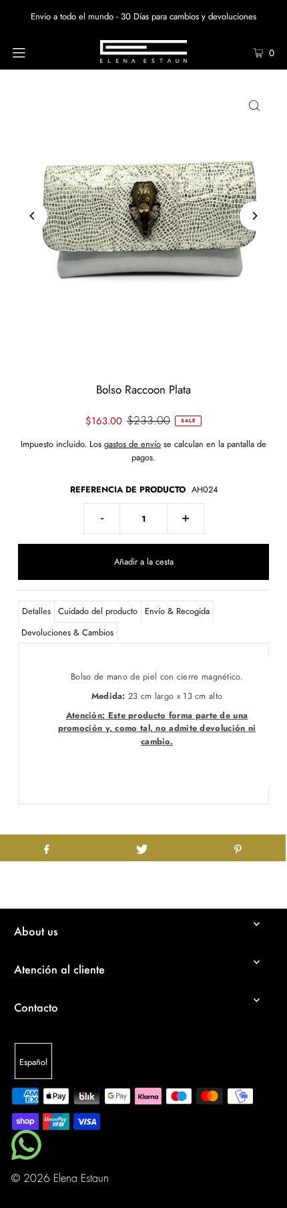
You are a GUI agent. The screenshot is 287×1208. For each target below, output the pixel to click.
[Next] (254, 216)
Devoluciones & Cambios (67, 632)
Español (33, 1062)
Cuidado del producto (97, 611)
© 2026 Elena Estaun (60, 1178)
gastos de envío (132, 444)
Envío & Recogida (177, 611)
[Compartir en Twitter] (142, 848)
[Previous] (32, 216)
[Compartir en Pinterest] (238, 848)
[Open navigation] (38, 51)
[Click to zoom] (254, 105)
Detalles (36, 611)
